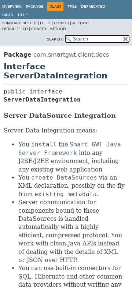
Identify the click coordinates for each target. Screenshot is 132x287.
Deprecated (93, 6)
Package (34, 6)
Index (8, 15)
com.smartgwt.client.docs (71, 54)
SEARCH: (55, 39)
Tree (72, 6)
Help (22, 15)
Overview (12, 6)
